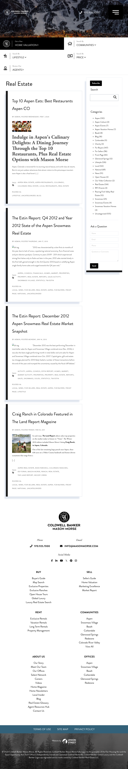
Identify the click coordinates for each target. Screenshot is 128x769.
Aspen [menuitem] (89, 618)
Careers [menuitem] (38, 679)
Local (15, 290)
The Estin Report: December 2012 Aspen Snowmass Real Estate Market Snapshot (42, 323)
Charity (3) (99, 144)
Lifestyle (18, 57)
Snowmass (29, 379)
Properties (64, 273)
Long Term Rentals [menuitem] (39, 626)
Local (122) (99, 166)
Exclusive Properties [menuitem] (38, 586)
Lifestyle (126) (100, 162)
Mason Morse (34, 472)
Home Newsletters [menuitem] (38, 691)
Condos (28, 273)
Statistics (40, 280)
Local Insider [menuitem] (38, 695)
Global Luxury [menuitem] (38, 598)
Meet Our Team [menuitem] (38, 667)
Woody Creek (40, 475)
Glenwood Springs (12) (103, 158)
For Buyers (59, 290)
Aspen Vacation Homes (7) (105, 129)
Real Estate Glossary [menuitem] (38, 703)
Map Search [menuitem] (38, 582)
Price (80, 57)
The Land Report (48, 435)
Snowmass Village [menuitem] (89, 622)
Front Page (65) (101, 155)
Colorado (59, 182)
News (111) (99, 173)
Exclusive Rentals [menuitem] (38, 618)
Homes (47, 273)
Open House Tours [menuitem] (39, 594)
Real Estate (63, 186)
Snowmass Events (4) (103, 202)
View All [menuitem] (89, 646)
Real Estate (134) (101, 184)
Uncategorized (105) (103, 213)
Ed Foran (22, 472)
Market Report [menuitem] (89, 590)
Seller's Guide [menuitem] (89, 578)
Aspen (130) (100, 118)
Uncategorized (28, 196)
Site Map (62, 729)
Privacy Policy (84, 729)
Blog (39, 196)
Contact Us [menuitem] (38, 711)
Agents (17, 68)
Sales (20, 379)
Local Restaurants (48, 186)
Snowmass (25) (101, 199)
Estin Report (47, 371)
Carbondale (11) (101, 140)
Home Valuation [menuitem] (89, 582)
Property (22, 277)
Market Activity (25, 375)
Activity (21, 371)
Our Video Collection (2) (105, 180)
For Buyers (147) (101, 147)
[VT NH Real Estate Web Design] (64, 742)
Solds (37, 379)
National (22, 294)
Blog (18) (98, 136)
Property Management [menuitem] (39, 630)
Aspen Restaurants (44, 182)
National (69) (100, 169)
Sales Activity (54, 277)
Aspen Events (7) (101, 125)
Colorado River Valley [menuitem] (89, 642)
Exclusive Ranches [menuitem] (39, 590)
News (21, 290)
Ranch (44, 472)
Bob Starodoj (41, 468)
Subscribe (96, 83)
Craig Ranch (69, 442)
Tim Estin (50, 280)
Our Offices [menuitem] (38, 671)
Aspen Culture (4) (102, 122)
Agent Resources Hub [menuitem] (38, 707)
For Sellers (29, 290)
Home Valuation (26, 43)
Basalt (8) (99, 133)
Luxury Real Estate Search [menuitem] (38, 602)
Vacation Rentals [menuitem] (38, 622)
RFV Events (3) (101, 188)
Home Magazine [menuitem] (38, 687)
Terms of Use (42, 729)
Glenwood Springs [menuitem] (89, 634)
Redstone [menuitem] (89, 638)
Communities (85, 45)
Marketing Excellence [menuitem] (89, 586)
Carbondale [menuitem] (89, 630)
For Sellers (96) (101, 151)
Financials (38, 273)
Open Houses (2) (101, 177)
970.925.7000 (92, 12)
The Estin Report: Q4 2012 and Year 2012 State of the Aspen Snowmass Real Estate (42, 225)
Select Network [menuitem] (38, 675)
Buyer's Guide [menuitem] (38, 578)
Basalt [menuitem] (89, 626)
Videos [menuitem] (38, 683)
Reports (43, 277)
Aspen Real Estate (26, 182)
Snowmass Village (26, 280)
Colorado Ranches (58, 468)
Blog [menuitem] (38, 699)
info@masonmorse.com (81, 546)
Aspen (20, 273)
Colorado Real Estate (28, 186)
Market (54, 273)
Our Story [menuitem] (39, 663)
